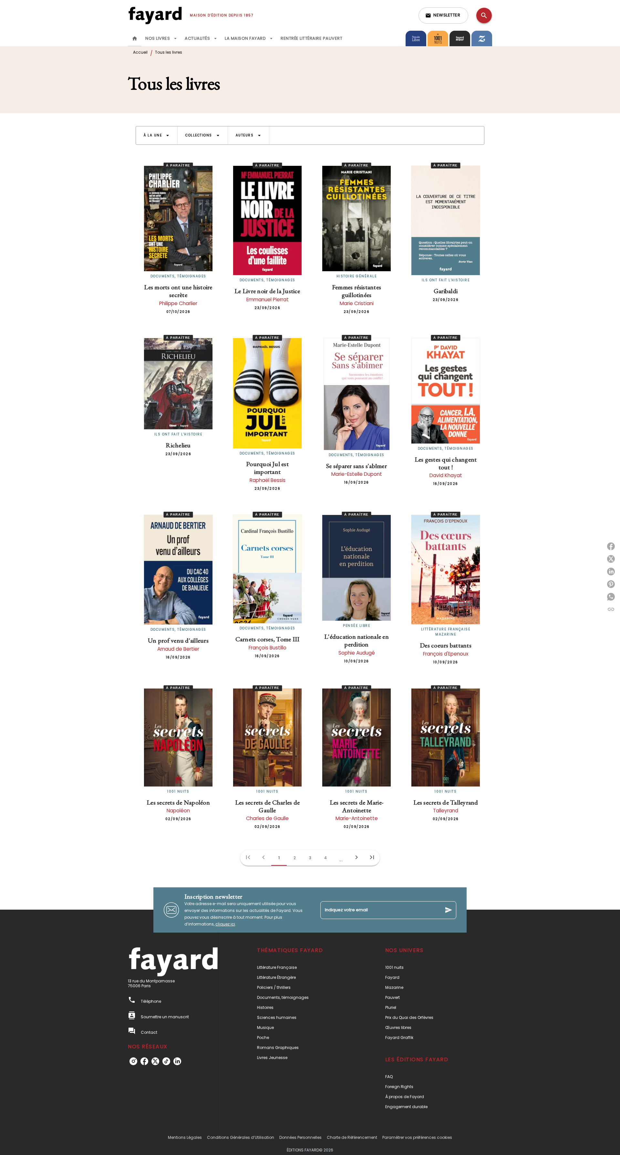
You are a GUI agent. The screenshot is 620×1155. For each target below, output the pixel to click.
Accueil (140, 52)
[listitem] (133, 1061)
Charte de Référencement (352, 1137)
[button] (443, 15)
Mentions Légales (185, 1137)
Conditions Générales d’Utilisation (240, 1137)
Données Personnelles (300, 1137)
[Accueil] (155, 15)
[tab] (134, 38)
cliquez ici (225, 924)
